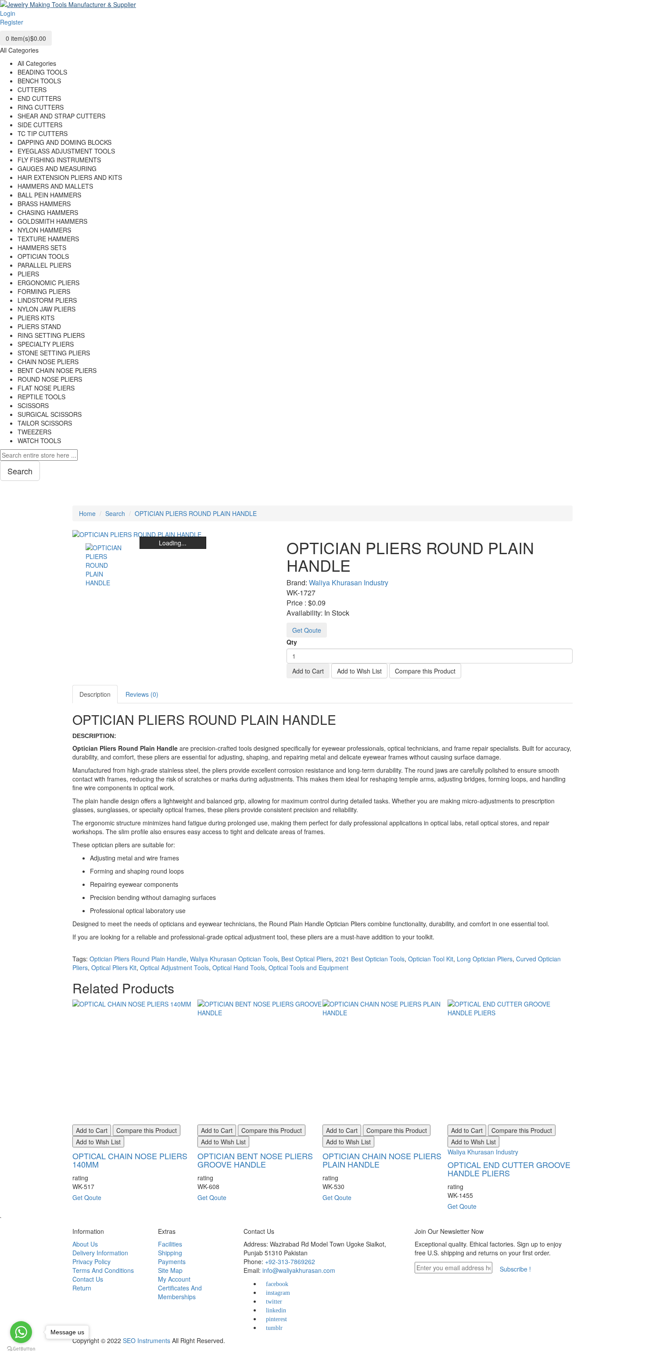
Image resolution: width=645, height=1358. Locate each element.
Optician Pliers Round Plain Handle (138, 958)
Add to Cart (308, 670)
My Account (174, 1279)
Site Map (170, 1270)
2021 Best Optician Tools (370, 958)
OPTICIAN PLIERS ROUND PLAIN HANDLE (196, 513)
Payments (172, 1261)
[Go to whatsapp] (21, 1332)
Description (95, 694)
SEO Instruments (146, 1340)
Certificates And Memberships (180, 1292)
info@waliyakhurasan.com (298, 1270)
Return (81, 1287)
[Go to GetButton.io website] (21, 1349)
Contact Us (87, 1279)
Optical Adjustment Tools (174, 967)
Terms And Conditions (103, 1270)
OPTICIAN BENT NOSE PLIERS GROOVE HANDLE (255, 1160)
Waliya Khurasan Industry (348, 582)
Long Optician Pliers (484, 958)
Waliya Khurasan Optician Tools (234, 958)
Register (11, 22)
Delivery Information (100, 1252)
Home (87, 513)
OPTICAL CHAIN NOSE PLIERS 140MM (129, 1160)
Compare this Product (425, 670)
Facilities (170, 1244)
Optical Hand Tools (238, 967)
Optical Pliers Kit (113, 967)
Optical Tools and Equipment (308, 967)
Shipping (170, 1252)
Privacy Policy (91, 1261)
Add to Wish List (359, 670)
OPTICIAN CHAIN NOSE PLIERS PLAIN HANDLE (381, 1160)
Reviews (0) (141, 694)
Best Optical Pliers (306, 958)
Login (7, 13)
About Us (85, 1244)
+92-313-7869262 (290, 1261)
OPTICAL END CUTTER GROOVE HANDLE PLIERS (509, 1169)
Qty (292, 642)
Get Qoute (306, 630)
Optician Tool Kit (430, 958)
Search (115, 513)
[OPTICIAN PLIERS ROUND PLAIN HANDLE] (106, 564)
